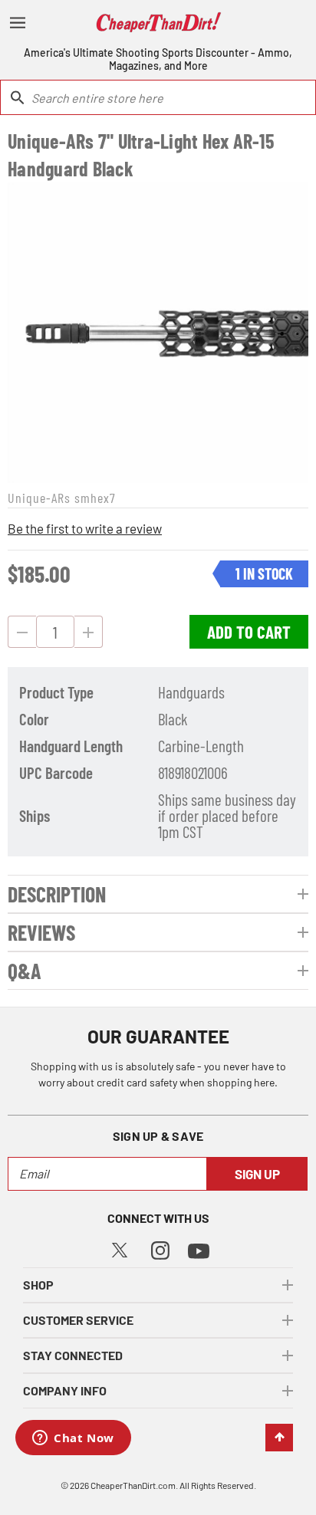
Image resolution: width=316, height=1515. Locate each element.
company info (65, 1390)
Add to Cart (249, 631)
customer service (78, 1320)
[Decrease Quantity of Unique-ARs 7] (22, 632)
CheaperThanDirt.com (133, 1485)
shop (38, 1284)
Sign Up (257, 1173)
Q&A (24, 971)
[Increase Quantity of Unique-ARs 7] (88, 632)
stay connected (73, 1355)
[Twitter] (120, 1248)
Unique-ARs (39, 497)
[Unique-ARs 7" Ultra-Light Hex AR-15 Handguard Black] (158, 332)
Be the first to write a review (85, 528)
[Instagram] (160, 1248)
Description (57, 894)
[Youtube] (198, 1249)
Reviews (41, 932)
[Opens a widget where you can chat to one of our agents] (73, 1439)
